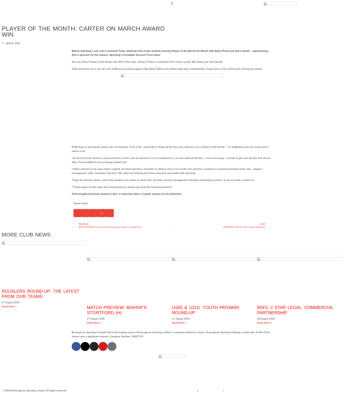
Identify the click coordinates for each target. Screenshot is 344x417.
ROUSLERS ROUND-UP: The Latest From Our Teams (40, 294)
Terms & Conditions (185, 390)
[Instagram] (94, 346)
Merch (60, 12)
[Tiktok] (112, 346)
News (44, 12)
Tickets (31, 12)
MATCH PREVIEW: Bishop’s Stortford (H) (117, 310)
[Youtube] (103, 346)
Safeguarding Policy (210, 390)
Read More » (9, 306)
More (86, 12)
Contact (73, 12)
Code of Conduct (234, 390)
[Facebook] (76, 346)
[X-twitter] (85, 346)
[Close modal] (4, 398)
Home (18, 12)
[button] (77, 213)
